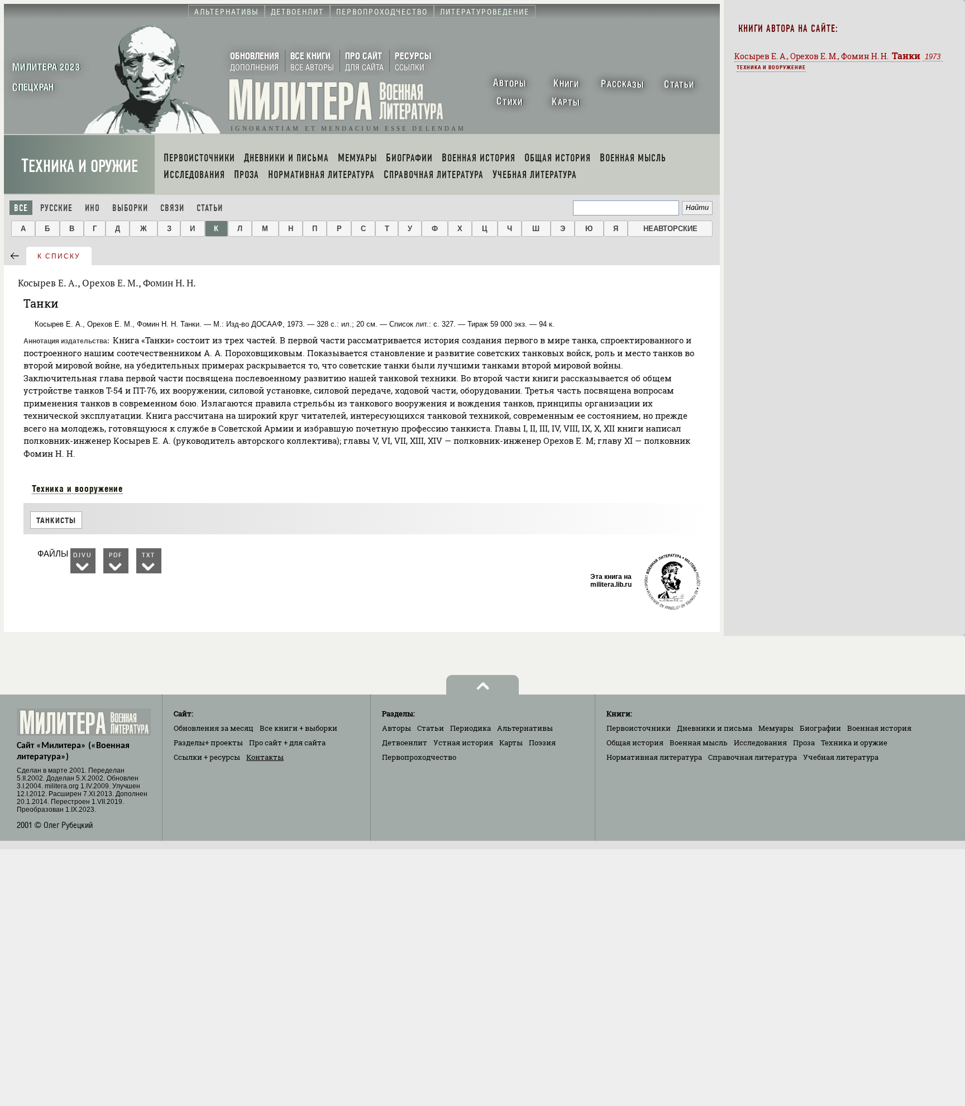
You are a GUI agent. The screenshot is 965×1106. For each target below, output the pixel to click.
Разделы (208, 743)
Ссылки (207, 757)
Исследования (760, 743)
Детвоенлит (404, 743)
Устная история (463, 743)
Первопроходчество (419, 757)
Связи (172, 208)
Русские (56, 208)
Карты (511, 743)
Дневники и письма (714, 728)
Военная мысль (699, 743)
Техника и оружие (79, 166)
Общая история (634, 743)
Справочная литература (752, 757)
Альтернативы (525, 728)
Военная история (879, 728)
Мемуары (776, 728)
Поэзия (542, 743)
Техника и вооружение (77, 488)
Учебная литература (840, 757)
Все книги (298, 728)
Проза (804, 743)
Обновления (214, 728)
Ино (92, 208)
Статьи (210, 208)
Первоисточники (638, 728)
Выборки (130, 208)
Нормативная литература (654, 757)
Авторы (396, 728)
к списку (58, 256)
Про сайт (287, 743)
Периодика (470, 728)
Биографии (820, 728)
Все (21, 208)
